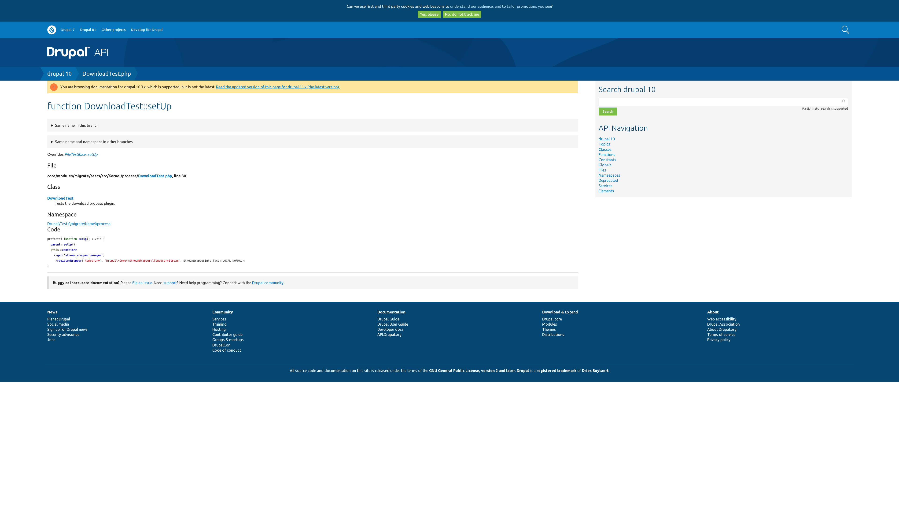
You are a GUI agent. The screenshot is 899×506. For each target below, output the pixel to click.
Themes (549, 329)
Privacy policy (718, 340)
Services (605, 186)
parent (55, 244)
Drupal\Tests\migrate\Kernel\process (79, 224)
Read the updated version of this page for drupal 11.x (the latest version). (278, 87)
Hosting (219, 329)
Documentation (391, 312)
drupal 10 (59, 74)
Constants (607, 160)
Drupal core (552, 319)
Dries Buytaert (595, 370)
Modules (549, 324)
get (59, 255)
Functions (607, 155)
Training (219, 324)
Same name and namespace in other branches (94, 142)
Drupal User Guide (392, 324)
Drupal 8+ (88, 30)
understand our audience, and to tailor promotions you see (500, 6)
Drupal (523, 370)
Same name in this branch (77, 125)
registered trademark (556, 370)
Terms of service (721, 334)
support (170, 283)
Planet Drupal (58, 319)
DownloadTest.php (106, 74)
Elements (606, 191)
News (52, 312)
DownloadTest (60, 198)
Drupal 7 (68, 30)
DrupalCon (221, 345)
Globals (605, 165)
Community (222, 312)
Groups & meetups (228, 340)
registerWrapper (69, 260)
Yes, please (429, 14)
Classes (605, 149)
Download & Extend (560, 312)
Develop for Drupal (147, 30)
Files (602, 170)
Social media (58, 324)
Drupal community (268, 283)
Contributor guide (227, 334)
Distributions (553, 334)
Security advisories (63, 334)
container (69, 250)
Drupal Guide (388, 319)
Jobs (51, 340)
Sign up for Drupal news (67, 329)
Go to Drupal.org (51, 30)
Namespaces (609, 175)
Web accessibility (721, 319)
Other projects (114, 30)
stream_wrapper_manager (83, 255)
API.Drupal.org (389, 334)
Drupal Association (723, 324)
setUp (68, 244)
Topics (604, 144)
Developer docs (390, 329)
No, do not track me (462, 14)
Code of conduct (226, 350)
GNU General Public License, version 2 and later (472, 370)
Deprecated (608, 180)
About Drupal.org (722, 329)
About (713, 312)
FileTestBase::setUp (81, 154)
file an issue (142, 283)
